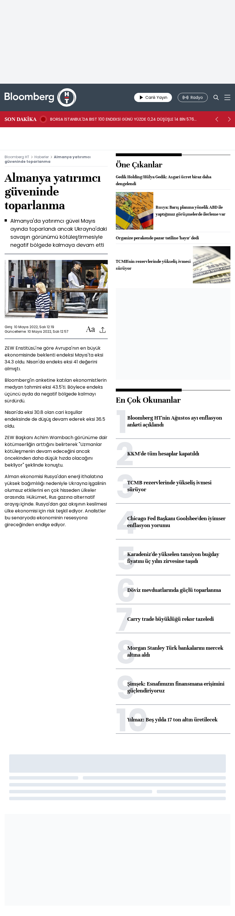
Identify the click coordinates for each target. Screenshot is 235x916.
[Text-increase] (90, 329)
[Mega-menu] (227, 97)
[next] (229, 119)
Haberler (41, 156)
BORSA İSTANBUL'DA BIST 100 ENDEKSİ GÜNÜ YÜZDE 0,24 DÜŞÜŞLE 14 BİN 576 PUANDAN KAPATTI (122, 119)
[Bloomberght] (40, 97)
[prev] (216, 119)
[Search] (216, 97)
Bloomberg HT (17, 156)
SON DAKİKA (20, 119)
